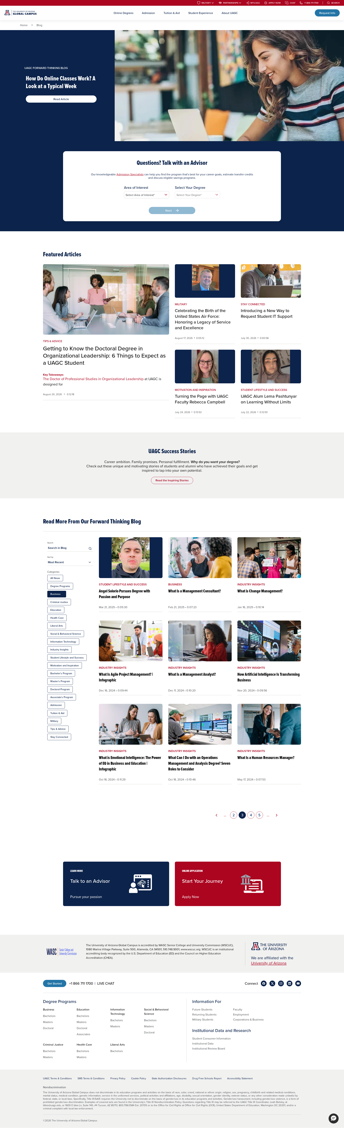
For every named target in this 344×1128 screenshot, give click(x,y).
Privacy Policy (117, 1078)
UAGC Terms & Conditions (57, 1078)
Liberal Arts (56, 626)
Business (55, 594)
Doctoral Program (60, 689)
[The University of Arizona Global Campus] (20, 13)
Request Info (327, 13)
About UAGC (230, 13)
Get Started (54, 983)
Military (206, 3)
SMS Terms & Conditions (91, 1078)
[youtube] (298, 983)
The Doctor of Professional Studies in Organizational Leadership (93, 378)
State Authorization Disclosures (169, 1078)
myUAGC (255, 3)
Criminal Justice (59, 602)
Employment (241, 1014)
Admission (148, 13)
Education (55, 610)
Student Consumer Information (211, 1038)
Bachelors (49, 1016)
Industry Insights (59, 649)
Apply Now (275, 3)
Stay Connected (59, 737)
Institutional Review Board (208, 1048)
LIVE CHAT (105, 983)
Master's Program (60, 681)
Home (24, 25)
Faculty (237, 1009)
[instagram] (281, 983)
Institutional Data (202, 1043)
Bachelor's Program (61, 673)
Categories (53, 571)
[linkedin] (289, 983)
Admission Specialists (130, 174)
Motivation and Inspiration (64, 665)
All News (55, 578)
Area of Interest (136, 187)
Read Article (61, 99)
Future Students (202, 1009)
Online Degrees (123, 13)
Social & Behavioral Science (65, 634)
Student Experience (200, 13)
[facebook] (264, 983)
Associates (83, 1034)
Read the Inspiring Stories (172, 480)
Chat (292, 3)
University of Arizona (268, 963)
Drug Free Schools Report (206, 1078)
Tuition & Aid (172, 13)
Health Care (57, 618)
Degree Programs (60, 586)
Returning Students (204, 1014)
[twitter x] (272, 983)
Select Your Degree (190, 187)
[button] (334, 1118)
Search (335, 3)
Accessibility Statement (240, 1078)
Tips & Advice (58, 729)
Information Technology (63, 641)
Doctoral (48, 1028)
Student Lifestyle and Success (67, 657)
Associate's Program (61, 697)
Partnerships (230, 3)
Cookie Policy (138, 1078)
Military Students (202, 1019)
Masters (48, 1022)
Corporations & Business (248, 1019)
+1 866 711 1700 (311, 3)
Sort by (50, 557)
